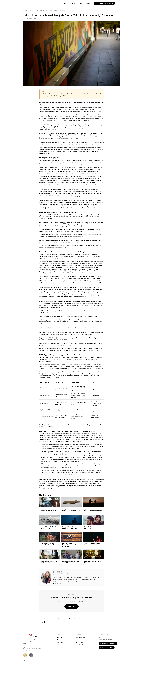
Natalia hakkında (60, 618)
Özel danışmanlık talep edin (104, 3)
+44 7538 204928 (27, 650)
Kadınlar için (79, 644)
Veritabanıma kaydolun (106, 648)
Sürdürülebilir (43, 348)
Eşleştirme (73, 3)
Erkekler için (79, 642)
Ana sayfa (25, 10)
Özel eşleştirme (80, 637)
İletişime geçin (71, 606)
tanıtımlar (68, 311)
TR (44, 622)
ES (42, 622)
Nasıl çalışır (60, 640)
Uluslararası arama (81, 640)
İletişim (87, 3)
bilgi (44, 291)
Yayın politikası (116, 669)
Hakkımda (63, 3)
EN (40, 622)
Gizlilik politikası (107, 669)
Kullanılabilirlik (49, 417)
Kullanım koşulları (97, 669)
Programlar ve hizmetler (73, 618)
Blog (80, 3)
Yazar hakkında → (58, 583)
